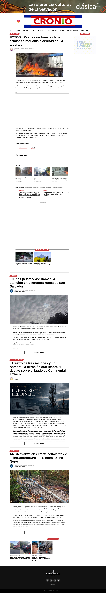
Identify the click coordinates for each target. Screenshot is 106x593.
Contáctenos (53, 584)
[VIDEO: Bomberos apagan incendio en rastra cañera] (24, 171)
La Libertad (49, 187)
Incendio (42, 187)
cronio (17, 49)
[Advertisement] (42, 224)
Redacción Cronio (20, 291)
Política (32, 30)
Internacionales (40, 30)
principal (56, 187)
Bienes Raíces (55, 30)
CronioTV (69, 30)
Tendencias (75, 30)
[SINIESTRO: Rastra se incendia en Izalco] (42, 171)
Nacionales (25, 30)
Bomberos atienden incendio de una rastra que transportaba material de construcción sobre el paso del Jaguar (60, 178)
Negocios (48, 30)
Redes (87, 30)
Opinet (82, 30)
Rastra (62, 187)
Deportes (62, 30)
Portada (19, 30)
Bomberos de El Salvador (32, 187)
